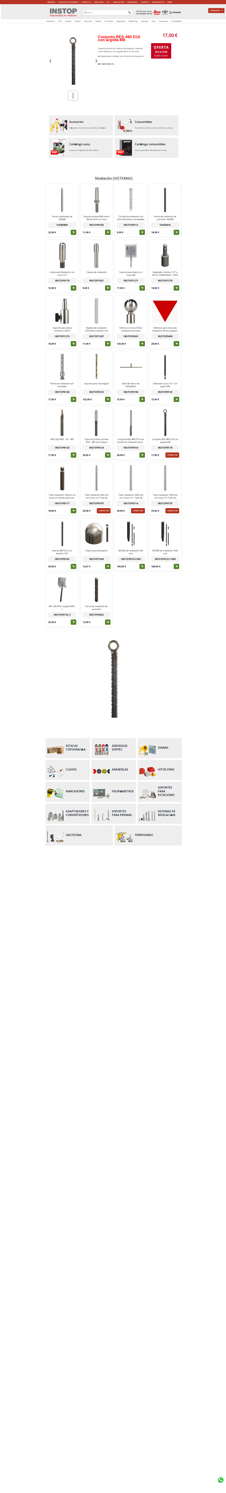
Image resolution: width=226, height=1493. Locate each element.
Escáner (68, 21)
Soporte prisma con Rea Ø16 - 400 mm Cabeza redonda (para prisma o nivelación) (96, 441)
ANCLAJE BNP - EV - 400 (62, 439)
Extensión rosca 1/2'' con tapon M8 (165, 385)
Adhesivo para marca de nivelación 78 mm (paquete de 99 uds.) (165, 329)
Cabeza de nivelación (96, 272)
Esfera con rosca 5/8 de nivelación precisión (130, 329)
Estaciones (50, 21)
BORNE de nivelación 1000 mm (165, 552)
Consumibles (176, 21)
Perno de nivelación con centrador (62, 385)
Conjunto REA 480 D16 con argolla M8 (165, 441)
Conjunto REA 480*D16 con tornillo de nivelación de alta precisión (131, 441)
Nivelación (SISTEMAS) (113, 178)
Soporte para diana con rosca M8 (130, 273)
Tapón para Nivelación (96, 550)
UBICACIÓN (98, 2)
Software (144, 21)
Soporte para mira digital (96, 383)
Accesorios (163, 21)
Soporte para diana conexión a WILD (62, 329)
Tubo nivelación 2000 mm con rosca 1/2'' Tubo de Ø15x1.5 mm (130, 496)
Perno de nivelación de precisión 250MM (165, 218)
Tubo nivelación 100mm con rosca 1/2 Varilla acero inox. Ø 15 (62, 496)
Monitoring (133, 21)
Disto (154, 21)
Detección (88, 21)
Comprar (73, 232)
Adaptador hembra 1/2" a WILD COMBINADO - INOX (165, 273)
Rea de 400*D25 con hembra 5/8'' (62, 552)
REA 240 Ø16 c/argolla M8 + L (62, 608)
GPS (60, 21)
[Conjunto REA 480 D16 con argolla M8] (73, 61)
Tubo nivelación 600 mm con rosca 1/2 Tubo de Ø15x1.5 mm (96, 496)
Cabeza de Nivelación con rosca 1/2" (62, 273)
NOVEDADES (132, 2)
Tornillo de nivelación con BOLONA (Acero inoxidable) (130, 218)
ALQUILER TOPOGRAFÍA (68, 2)
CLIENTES (145, 2)
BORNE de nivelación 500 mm (131, 552)
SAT (108, 2)
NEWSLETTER (118, 2)
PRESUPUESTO (158, 2)
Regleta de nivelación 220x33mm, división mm (96, 329)
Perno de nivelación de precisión (96, 608)
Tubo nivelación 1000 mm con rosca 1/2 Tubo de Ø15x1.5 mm (165, 496)
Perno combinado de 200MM (62, 218)
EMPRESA (51, 2)
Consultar (172, 455)
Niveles (98, 21)
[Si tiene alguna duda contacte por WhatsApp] (221, 1480)
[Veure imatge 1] (73, 95)
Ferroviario (109, 21)
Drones (78, 21)
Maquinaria (121, 21)
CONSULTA (86, 2)
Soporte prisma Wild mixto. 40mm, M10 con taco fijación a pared (96, 218)
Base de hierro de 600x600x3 (130, 385)
